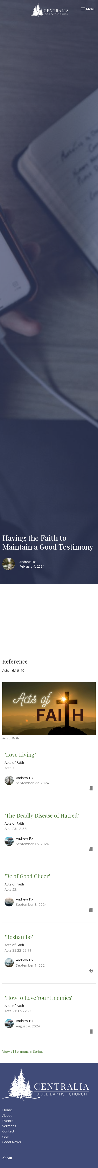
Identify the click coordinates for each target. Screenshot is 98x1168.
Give (5, 1136)
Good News (11, 1142)
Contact (8, 1131)
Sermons (9, 1126)
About (7, 1115)
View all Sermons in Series (22, 1051)
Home (7, 1110)
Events (7, 1120)
